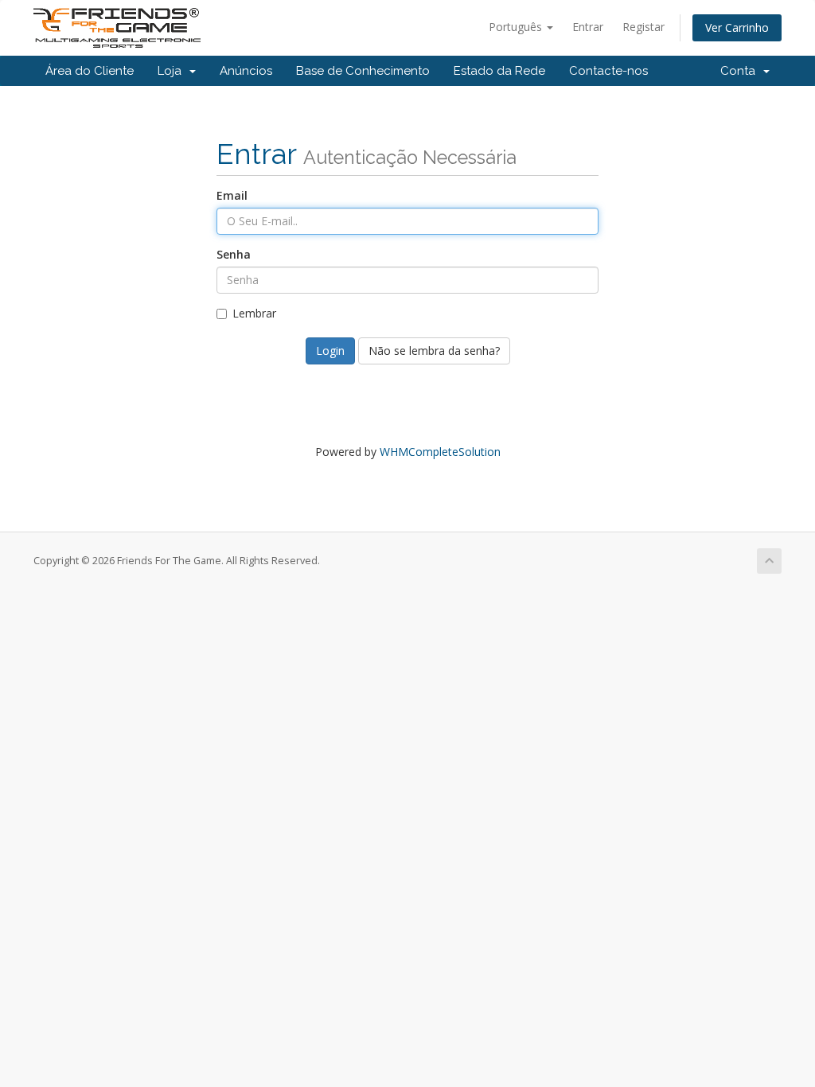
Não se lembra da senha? (434, 350)
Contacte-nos (608, 71)
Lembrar (254, 313)
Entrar (587, 26)
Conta (741, 71)
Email (232, 195)
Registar (643, 26)
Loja (173, 71)
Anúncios (246, 71)
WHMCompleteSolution (440, 451)
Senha (233, 254)
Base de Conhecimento (363, 71)
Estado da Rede (499, 71)
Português (517, 26)
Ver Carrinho (737, 27)
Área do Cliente (89, 71)
